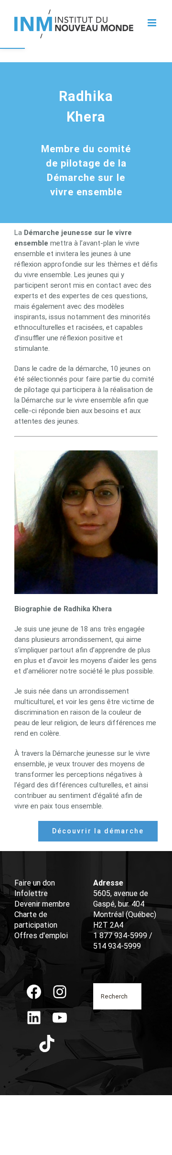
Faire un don (34, 882)
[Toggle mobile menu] (153, 23)
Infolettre (31, 893)
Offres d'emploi (41, 935)
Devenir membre (42, 903)
